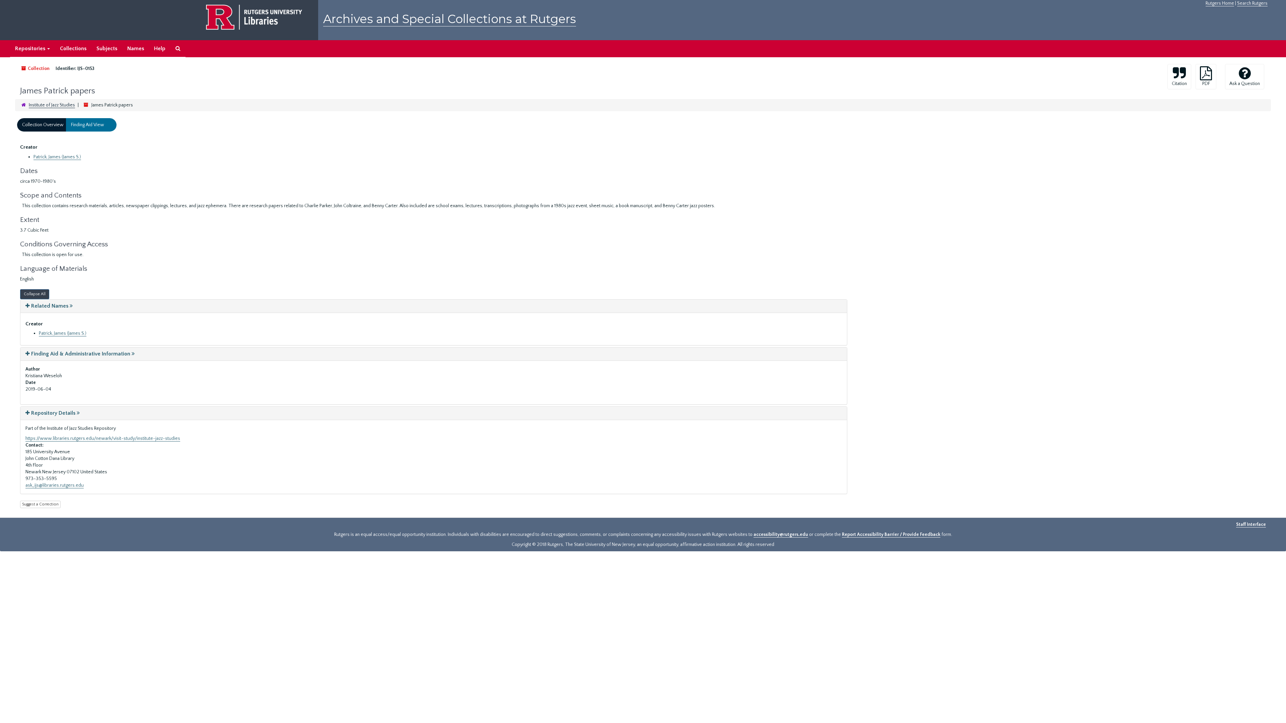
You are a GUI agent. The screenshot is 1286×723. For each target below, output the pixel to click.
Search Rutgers (1252, 3)
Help (159, 49)
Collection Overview (43, 125)
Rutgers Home (1220, 3)
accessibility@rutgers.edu (781, 534)
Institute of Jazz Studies (52, 105)
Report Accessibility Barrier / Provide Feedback (891, 534)
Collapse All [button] (35, 294)
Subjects (106, 49)
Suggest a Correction (40, 504)
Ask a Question (1244, 83)
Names (135, 49)
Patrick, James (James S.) (57, 157)
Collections (73, 49)
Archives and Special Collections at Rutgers (449, 19)
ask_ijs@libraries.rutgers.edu (54, 485)
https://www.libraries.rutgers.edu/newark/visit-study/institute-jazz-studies (102, 438)
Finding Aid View (87, 125)
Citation (1179, 83)
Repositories (31, 49)
